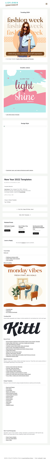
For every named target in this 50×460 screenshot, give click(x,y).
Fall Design (8, 400)
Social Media (9, 390)
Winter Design (9, 397)
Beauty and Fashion (10, 391)
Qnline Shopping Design (11, 393)
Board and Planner (10, 387)
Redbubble (8, 310)
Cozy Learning (9, 260)
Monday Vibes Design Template (13, 353)
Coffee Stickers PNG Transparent (14, 371)
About (44, 458)
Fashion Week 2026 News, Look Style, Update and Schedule (20, 343)
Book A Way (9, 440)
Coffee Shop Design (10, 350)
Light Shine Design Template (12, 114)
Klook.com (6, 252)
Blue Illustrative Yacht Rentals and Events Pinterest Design (19, 349)
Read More (7, 230)
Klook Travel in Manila (11, 437)
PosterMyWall (22, 192)
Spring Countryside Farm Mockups (14, 366)
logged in (24, 242)
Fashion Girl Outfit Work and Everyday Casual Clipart (18, 374)
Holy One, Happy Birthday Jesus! (25, 209)
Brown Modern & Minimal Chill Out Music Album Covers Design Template (23, 341)
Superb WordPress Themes (27, 458)
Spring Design (9, 399)
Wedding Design (10, 405)
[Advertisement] (13, 419)
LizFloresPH (40, 458)
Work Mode (8, 388)
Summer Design (9, 396)
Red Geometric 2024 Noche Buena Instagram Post (38, 227)
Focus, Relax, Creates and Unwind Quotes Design (17, 375)
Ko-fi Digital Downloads (11, 312)
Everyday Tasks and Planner (12, 368)
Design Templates (13, 200)
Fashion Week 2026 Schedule (13, 258)
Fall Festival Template (9, 226)
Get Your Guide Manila (11, 438)
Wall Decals (8, 402)
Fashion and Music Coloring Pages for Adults (16, 372)
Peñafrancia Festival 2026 (12, 257)
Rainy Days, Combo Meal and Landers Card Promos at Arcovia (20, 354)
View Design (7, 189)
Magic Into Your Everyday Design (14, 352)
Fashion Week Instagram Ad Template (25, 59)
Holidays (9, 202)
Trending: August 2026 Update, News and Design (17, 346)
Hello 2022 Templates (24, 215)
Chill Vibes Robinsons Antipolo (13, 344)
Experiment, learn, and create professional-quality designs (19, 170)
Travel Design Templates (12, 394)
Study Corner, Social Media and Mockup (15, 347)
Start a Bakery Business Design (13, 369)
